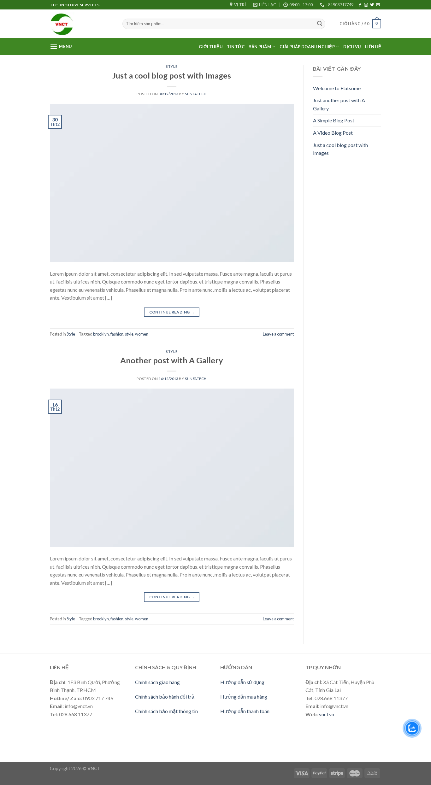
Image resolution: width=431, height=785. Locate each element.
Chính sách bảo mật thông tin (166, 711)
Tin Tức (236, 46)
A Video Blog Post (333, 133)
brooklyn (101, 334)
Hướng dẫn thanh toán (244, 711)
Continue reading (172, 312)
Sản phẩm (260, 46)
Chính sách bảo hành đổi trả (164, 697)
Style (171, 66)
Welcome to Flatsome (337, 88)
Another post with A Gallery (171, 360)
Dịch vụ (352, 46)
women (141, 334)
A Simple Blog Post (333, 120)
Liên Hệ (373, 46)
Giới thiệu (210, 46)
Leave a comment (278, 334)
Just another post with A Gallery (339, 104)
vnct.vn (326, 714)
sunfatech (196, 94)
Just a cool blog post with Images (171, 75)
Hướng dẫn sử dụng (242, 682)
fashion (116, 334)
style (129, 334)
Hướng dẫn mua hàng (243, 697)
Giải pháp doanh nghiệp (307, 46)
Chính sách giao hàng (157, 682)
